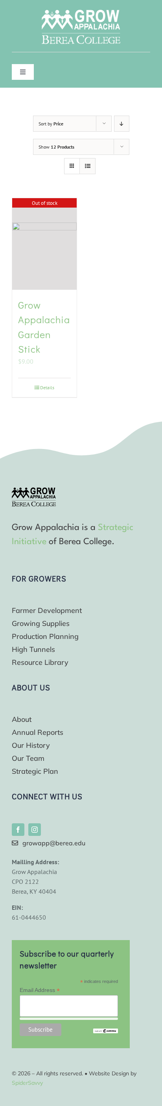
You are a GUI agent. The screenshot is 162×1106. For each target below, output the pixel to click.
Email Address (40, 990)
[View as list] (87, 166)
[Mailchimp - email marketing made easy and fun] (105, 1032)
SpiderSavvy (27, 1082)
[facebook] (18, 829)
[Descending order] (121, 124)
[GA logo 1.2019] (34, 491)
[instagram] (34, 829)
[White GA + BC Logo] (81, 13)
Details (47, 387)
